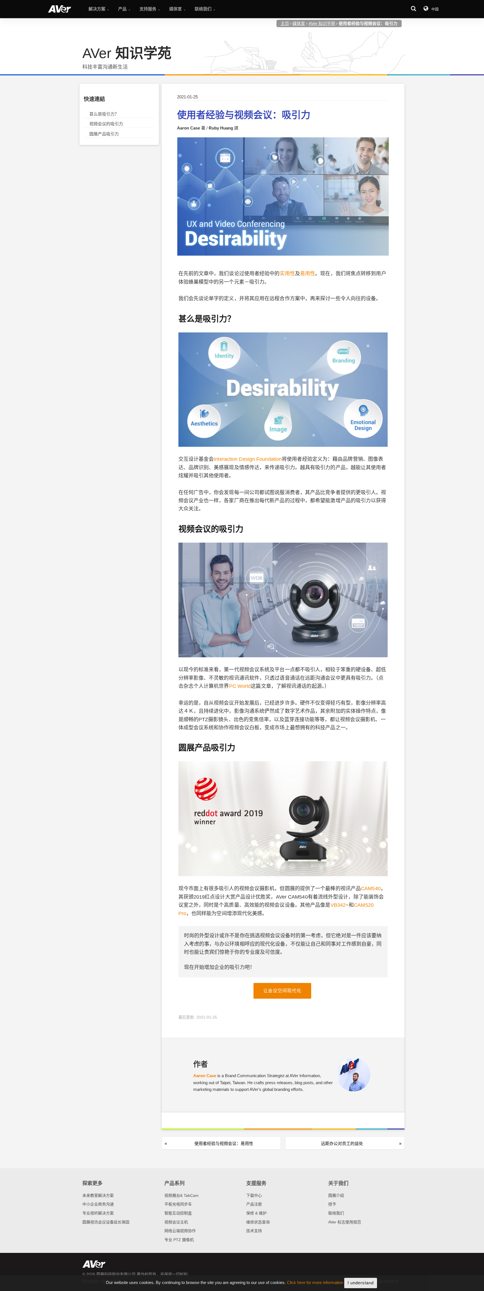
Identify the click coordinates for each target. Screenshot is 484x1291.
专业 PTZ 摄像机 (179, 1239)
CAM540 (371, 888)
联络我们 (336, 1213)
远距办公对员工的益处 (342, 1143)
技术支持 (254, 1230)
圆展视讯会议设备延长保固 (105, 1222)
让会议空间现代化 (282, 990)
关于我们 (338, 1183)
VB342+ (340, 905)
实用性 (287, 273)
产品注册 (254, 1204)
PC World (240, 686)
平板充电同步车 (178, 1204)
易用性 (307, 273)
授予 (332, 1204)
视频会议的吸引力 (106, 123)
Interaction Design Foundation (248, 459)
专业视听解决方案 (98, 1213)
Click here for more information (315, 1282)
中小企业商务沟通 (98, 1204)
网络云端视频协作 (180, 1230)
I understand (361, 1282)
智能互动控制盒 (178, 1213)
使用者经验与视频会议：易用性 (223, 1143)
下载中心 (254, 1195)
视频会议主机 (176, 1222)
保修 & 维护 (256, 1213)
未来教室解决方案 (98, 1195)
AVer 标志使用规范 (344, 1222)
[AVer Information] (59, 9)
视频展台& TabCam (181, 1195)
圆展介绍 (336, 1195)
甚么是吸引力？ (104, 114)
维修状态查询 (258, 1222)
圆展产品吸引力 (104, 133)
